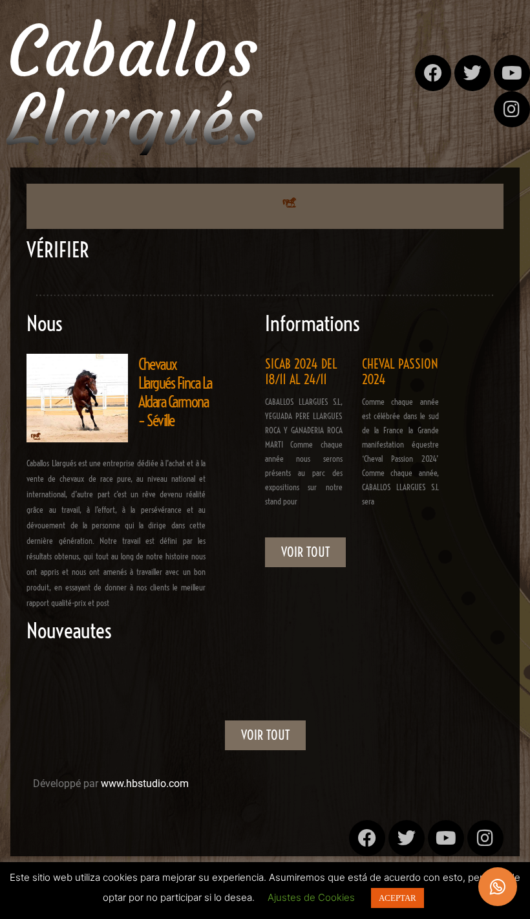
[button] (289, 203)
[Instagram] (512, 109)
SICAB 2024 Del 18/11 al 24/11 (301, 371)
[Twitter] (472, 73)
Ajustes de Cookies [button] (311, 897)
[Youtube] (512, 73)
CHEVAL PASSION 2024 (400, 371)
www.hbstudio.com (145, 783)
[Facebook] (433, 73)
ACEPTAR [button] (397, 898)
